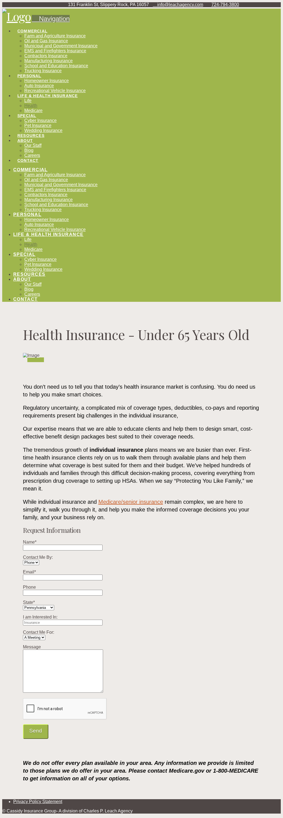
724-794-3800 (225, 4)
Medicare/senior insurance (130, 502)
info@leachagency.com (179, 4)
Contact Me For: (38, 632)
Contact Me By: (38, 557)
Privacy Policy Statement (37, 801)
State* (29, 602)
